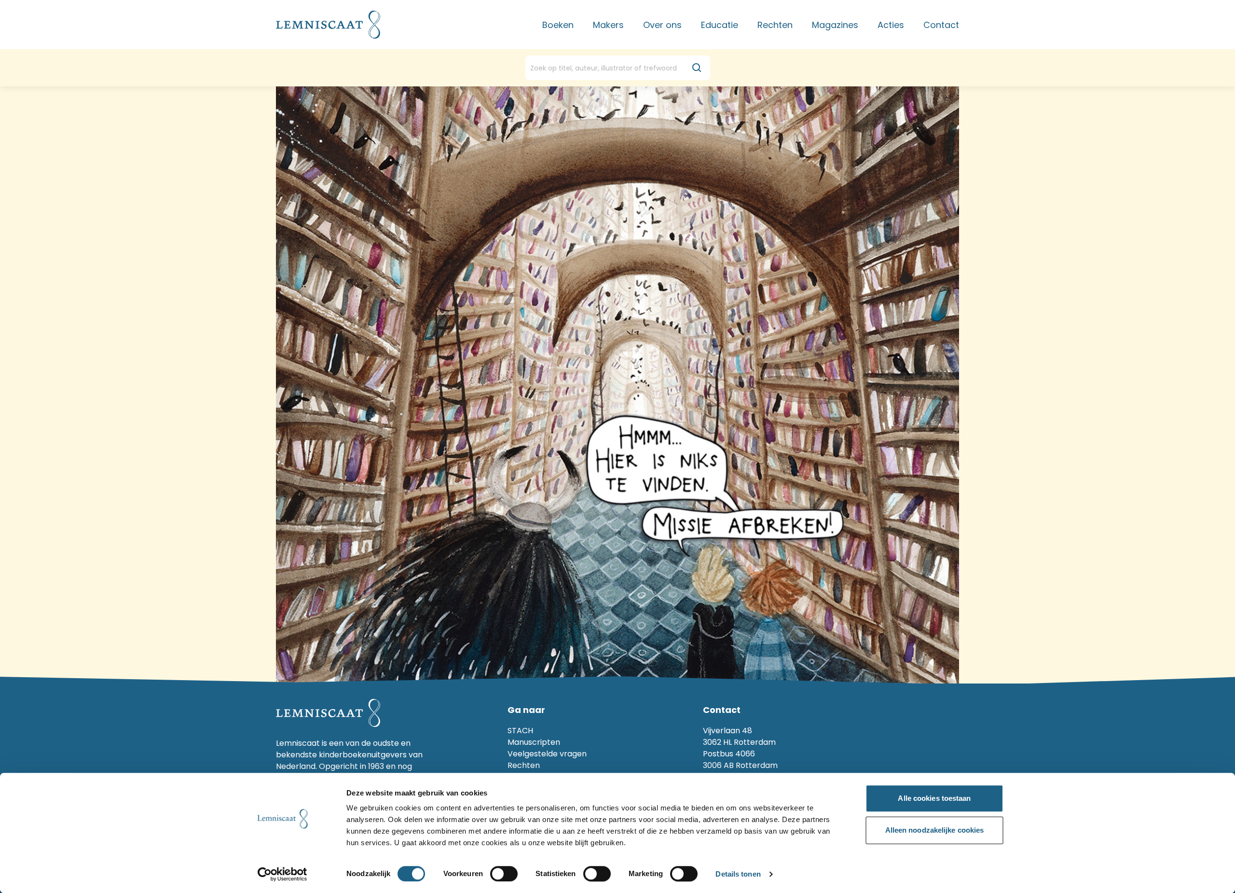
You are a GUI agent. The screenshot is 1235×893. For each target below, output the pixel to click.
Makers (608, 25)
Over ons (662, 25)
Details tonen (737, 874)
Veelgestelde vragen (547, 753)
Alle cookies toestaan (934, 798)
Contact (941, 25)
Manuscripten (534, 742)
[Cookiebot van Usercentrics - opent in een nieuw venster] (282, 874)
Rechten (775, 25)
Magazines (835, 25)
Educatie (719, 25)
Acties (891, 25)
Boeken (558, 25)
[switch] (504, 873)
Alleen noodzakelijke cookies (934, 830)
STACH (520, 730)
